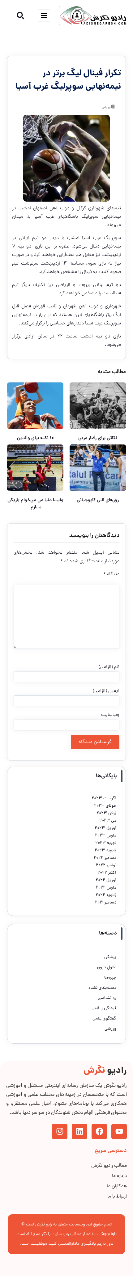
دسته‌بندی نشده (102, 988)
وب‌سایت (110, 715)
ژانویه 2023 (105, 850)
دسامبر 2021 (105, 902)
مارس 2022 (106, 888)
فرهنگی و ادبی (104, 1008)
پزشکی (110, 957)
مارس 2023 (105, 835)
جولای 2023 (105, 806)
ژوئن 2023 (106, 813)
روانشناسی (107, 998)
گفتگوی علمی (104, 1018)
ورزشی (106, 107)
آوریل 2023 (105, 828)
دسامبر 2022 (105, 858)
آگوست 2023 (104, 798)
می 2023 (107, 821)
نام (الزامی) (109, 667)
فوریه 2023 (105, 843)
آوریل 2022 (106, 880)
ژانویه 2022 (106, 895)
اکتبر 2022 (106, 873)
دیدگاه (111, 574)
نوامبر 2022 (106, 865)
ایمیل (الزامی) (106, 691)
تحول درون (106, 967)
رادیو (105, 1071)
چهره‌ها (110, 978)
